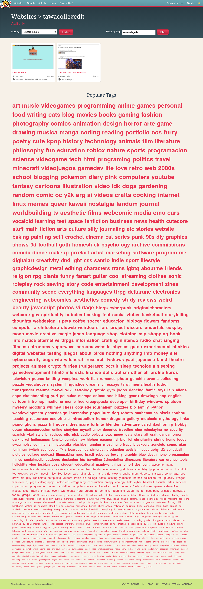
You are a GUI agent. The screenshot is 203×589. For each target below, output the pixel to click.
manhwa (103, 464)
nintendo (129, 340)
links (184, 418)
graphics (176, 236)
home (170, 439)
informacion (82, 541)
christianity (143, 439)
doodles (85, 538)
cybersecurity (26, 359)
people (184, 495)
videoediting (171, 486)
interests (75, 372)
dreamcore (79, 424)
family (143, 407)
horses (137, 478)
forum (16, 495)
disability (30, 552)
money (161, 353)
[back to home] (6, 4)
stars (138, 434)
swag (16, 444)
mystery (19, 407)
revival (35, 548)
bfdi (123, 439)
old (22, 478)
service (83, 509)
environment (130, 473)
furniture (171, 523)
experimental (157, 346)
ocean (17, 429)
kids (79, 534)
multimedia (102, 486)
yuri (54, 395)
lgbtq (133, 268)
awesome (157, 464)
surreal (167, 516)
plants (51, 276)
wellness (113, 513)
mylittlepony (164, 530)
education (71, 150)
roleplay (22, 283)
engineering (27, 299)
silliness (91, 559)
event (55, 490)
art (16, 105)
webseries (79, 513)
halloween (119, 505)
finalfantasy (111, 559)
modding (37, 407)
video (102, 185)
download (106, 567)
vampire (151, 534)
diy (160, 236)
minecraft (25, 167)
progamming (179, 454)
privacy (125, 444)
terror (130, 509)
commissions (168, 244)
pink (111, 176)
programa (102, 513)
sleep (125, 366)
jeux (28, 559)
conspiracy (106, 509)
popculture (100, 412)
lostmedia (39, 541)
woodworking (17, 567)
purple (86, 502)
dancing (136, 390)
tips (76, 563)
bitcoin (81, 495)
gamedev (90, 167)
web (150, 167)
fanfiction (96, 221)
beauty (20, 307)
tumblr (115, 486)
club (169, 563)
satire (140, 545)
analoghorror (33, 523)
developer (119, 401)
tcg (111, 563)
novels (62, 424)
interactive (78, 412)
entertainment (112, 283)
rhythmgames (38, 545)
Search (31, 3)
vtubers (67, 478)
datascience (71, 567)
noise (27, 444)
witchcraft (74, 359)
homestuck (85, 244)
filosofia (62, 545)
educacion (114, 321)
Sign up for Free (175, 3)
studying (71, 429)
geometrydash (44, 559)
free (81, 401)
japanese (145, 359)
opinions (149, 563)
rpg (37, 276)
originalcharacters (152, 308)
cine (138, 429)
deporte (145, 473)
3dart (88, 527)
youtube (162, 176)
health (156, 221)
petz (47, 520)
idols (144, 548)
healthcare (17, 505)
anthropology (50, 513)
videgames (49, 563)
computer (22, 327)
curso (54, 520)
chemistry (141, 469)
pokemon (73, 176)
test (61, 221)
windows (155, 401)
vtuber (133, 314)
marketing (118, 252)
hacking (92, 314)
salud (101, 495)
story (72, 283)
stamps (84, 395)
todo (101, 545)
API (157, 584)
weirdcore (88, 327)
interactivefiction (98, 556)
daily (162, 538)
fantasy (22, 185)
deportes (110, 429)
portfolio (137, 132)
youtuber (108, 545)
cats (54, 114)
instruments (161, 552)
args (169, 469)
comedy (110, 299)
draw (15, 478)
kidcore (154, 509)
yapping (63, 513)
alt (146, 434)
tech (75, 159)
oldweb (68, 327)
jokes (54, 567)
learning (45, 221)
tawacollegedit (31, 79)
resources (39, 418)
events (153, 378)
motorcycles (166, 559)
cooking (144, 194)
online (57, 429)
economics (153, 498)
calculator (92, 545)
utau (182, 444)
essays (113, 384)
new (68, 548)
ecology (120, 482)
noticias (171, 541)
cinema (95, 236)
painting (41, 236)
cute (39, 141)
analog (124, 498)
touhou (178, 412)
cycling (161, 523)
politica (40, 567)
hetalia (119, 520)
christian (164, 509)
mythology (168, 418)
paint (99, 567)
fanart (83, 276)
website (164, 228)
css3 (60, 559)
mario (99, 473)
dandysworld (88, 534)
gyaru (134, 395)
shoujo (65, 541)
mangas (37, 502)
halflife (26, 567)
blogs (102, 308)
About (125, 584)
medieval (27, 509)
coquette (83, 407)
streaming (134, 276)
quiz (168, 538)
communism (43, 444)
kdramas (16, 523)
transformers (20, 469)
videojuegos (58, 167)
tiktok (142, 495)
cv (24, 523)
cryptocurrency (58, 548)
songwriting (165, 545)
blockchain (61, 538)
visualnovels (37, 384)
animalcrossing (74, 556)
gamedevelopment (31, 372)
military (184, 545)
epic (73, 495)
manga (69, 132)
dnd (65, 260)
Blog (150, 584)
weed (130, 490)
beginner (39, 563)
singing (171, 340)
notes (39, 530)
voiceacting (25, 527)
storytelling (177, 314)
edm (186, 498)
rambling (140, 552)
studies (23, 563)
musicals (149, 418)
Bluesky (51, 584)
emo (159, 212)
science (23, 159)
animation (87, 123)
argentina (162, 563)
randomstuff (153, 548)
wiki (69, 390)
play (186, 530)
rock (39, 283)
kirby (139, 505)
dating (115, 556)
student (67, 464)
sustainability (104, 516)
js (35, 505)
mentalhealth (143, 384)
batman (43, 534)
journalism (102, 407)
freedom (128, 502)
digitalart (23, 260)
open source (28, 584)
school (22, 176)
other (136, 372)
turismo (78, 516)
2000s (166, 167)
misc (53, 473)
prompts (47, 567)
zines (171, 283)
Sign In (190, 3)
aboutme (152, 268)
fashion (151, 114)
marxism (184, 548)
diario (158, 559)
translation (63, 486)
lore (104, 327)
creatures (122, 556)
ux (181, 530)
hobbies (73, 314)
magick (54, 559)
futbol (162, 384)
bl (46, 434)
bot (69, 538)
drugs (89, 523)
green (66, 495)
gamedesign (56, 412)
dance (39, 252)
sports (136, 150)
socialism (132, 495)
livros (130, 469)
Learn (53, 3)
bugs (48, 359)
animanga (17, 502)
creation (16, 513)
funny (67, 276)
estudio (16, 534)
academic (106, 527)
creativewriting (18, 545)
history (73, 141)
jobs (118, 563)
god (122, 469)
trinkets (45, 490)
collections (44, 556)
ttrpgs (67, 340)
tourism (74, 509)
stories (144, 228)
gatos (136, 346)
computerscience (82, 486)
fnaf (106, 314)
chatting (175, 495)
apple (179, 541)
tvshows (115, 359)
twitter (170, 552)
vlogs (76, 530)
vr (103, 384)
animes (38, 366)
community (26, 291)
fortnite (97, 424)
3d (33, 244)
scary (181, 509)
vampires (70, 378)
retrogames (58, 516)
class (94, 548)
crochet (74, 236)
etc (130, 228)
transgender (23, 390)
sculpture (130, 505)
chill (179, 502)
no (166, 429)
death (152, 454)
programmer (38, 486)
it (58, 321)
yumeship (125, 478)
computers (134, 176)
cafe (75, 473)
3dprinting (118, 490)
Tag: (113, 31)
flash (136, 486)
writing (36, 114)
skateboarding (36, 395)
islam (183, 552)
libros (172, 372)
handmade (35, 538)
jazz (176, 473)
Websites (18, 3)
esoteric (68, 530)
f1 (175, 469)
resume (42, 390)
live (23, 534)
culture (77, 228)
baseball (148, 482)
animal (183, 538)
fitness (19, 346)
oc (58, 194)
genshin (137, 378)
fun (50, 150)
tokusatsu (122, 567)
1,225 (97, 76)
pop (182, 473)
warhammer (100, 559)
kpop (54, 141)
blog (68, 114)
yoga (33, 482)
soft (24, 530)
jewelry (117, 454)
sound (90, 498)
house (92, 552)
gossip (177, 552)
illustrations (32, 534)
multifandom (62, 556)
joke (129, 556)
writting (28, 505)
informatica (24, 340)
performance (64, 534)
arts (62, 228)
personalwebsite (93, 346)
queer (58, 203)
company (25, 538)
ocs (156, 132)
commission (51, 545)
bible (165, 505)
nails (86, 516)
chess (68, 407)
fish (94, 378)
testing (54, 353)
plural (101, 505)
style (39, 434)
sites (32, 520)
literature (167, 141)
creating (122, 523)
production (115, 449)
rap (42, 401)
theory (114, 530)
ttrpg (120, 291)
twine (168, 473)
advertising (16, 556)
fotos (67, 552)
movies (87, 114)
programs (134, 534)
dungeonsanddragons (149, 556)
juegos (71, 353)
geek (107, 538)
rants (137, 516)
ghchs (30, 424)
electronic (47, 469)
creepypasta (97, 401)
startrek (52, 538)
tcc (180, 498)
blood (87, 548)
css (88, 260)
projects (20, 366)
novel (44, 473)
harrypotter (158, 520)
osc (53, 418)
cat (109, 236)
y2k (69, 194)
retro (136, 167)
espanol (53, 556)
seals (83, 530)
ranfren (114, 567)
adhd (155, 545)
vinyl (29, 545)
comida (21, 252)
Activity (42, 3)
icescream (19, 76)
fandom (127, 203)
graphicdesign (30, 268)
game (164, 123)
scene (49, 291)
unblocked (62, 482)
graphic (131, 454)
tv (55, 212)
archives (48, 530)
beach (86, 552)
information (88, 340)
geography (150, 449)
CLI (143, 584)
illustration (77, 185)
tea (14, 473)
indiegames (40, 439)
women (46, 516)
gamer (158, 486)
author (27, 502)
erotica (96, 527)
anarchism (84, 469)
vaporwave (63, 346)
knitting (53, 378)
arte (149, 123)
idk (116, 185)
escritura (116, 534)
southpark (152, 490)
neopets (120, 559)
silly (93, 228)
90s (150, 236)
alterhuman (108, 520)
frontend (15, 563)
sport (132, 260)
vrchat (130, 548)
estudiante (117, 516)
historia (34, 469)
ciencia (66, 559)
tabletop (30, 498)
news (140, 221)
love (121, 167)
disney (164, 541)
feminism (19, 449)
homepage (81, 505)
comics (61, 123)
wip (58, 359)
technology (101, 141)
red (126, 559)
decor (93, 538)
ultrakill (145, 538)
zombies (176, 559)
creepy (109, 482)
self (174, 563)
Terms (176, 584)
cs (185, 541)
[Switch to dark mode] (199, 3)
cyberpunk (121, 308)
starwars (157, 473)
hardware (179, 490)
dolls (108, 372)
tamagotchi (178, 556)
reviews (147, 299)
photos (65, 307)
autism (122, 372)
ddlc (155, 563)
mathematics (146, 412)
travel (163, 159)
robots (127, 412)
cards (161, 527)
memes (38, 203)
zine (62, 418)
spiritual (79, 559)
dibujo (100, 538)
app (163, 395)
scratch (34, 473)
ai (89, 194)
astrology (83, 390)
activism (133, 449)
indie (118, 260)
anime (126, 105)
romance (107, 378)
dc (101, 490)
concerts (37, 527)
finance (93, 372)
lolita (83, 473)
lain (170, 390)
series (122, 236)
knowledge (119, 509)
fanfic (151, 390)
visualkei (25, 556)
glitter (137, 538)
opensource (18, 498)
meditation (71, 545)
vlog (32, 464)
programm (86, 556)
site (173, 353)
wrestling (110, 444)
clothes (157, 276)
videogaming (34, 513)
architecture (46, 327)
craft (153, 434)
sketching (80, 498)
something (16, 559)
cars (173, 212)
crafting (110, 340)
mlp (142, 334)
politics (143, 159)
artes (170, 482)
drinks (85, 567)
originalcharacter (129, 541)
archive (141, 244)
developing (69, 563)
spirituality (52, 314)
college (92, 478)
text (24, 513)
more (56, 552)
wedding (47, 509)
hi (87, 495)
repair (170, 556)
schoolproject (56, 523)
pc (84, 478)
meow (119, 434)
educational (84, 464)
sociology (48, 498)
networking (76, 520)
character (104, 530)
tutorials (16, 530)
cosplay (174, 327)
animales (146, 486)
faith (182, 559)
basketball (152, 314)
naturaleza (83, 563)
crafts (123, 194)
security (176, 429)
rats (172, 513)
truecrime (100, 498)
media (142, 212)
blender (113, 424)
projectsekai (148, 567)
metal (56, 268)
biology (134, 321)
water (127, 520)
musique (175, 545)
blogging (46, 176)
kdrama (134, 498)
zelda (62, 552)
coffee (79, 321)
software (143, 252)
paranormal (109, 439)
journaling (112, 228)
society (64, 527)
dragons (117, 418)
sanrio (102, 260)
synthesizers (77, 548)
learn (158, 505)
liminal (113, 523)
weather (45, 495)
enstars (123, 513)
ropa (38, 498)
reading (113, 132)
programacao (142, 509)
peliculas (68, 395)
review (125, 534)
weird (165, 299)
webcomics (58, 299)
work (84, 378)
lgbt (77, 260)
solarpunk (126, 545)
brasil (89, 454)
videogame (51, 159)
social (118, 314)
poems (38, 378)
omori (128, 464)
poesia (39, 520)
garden (147, 520)
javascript (43, 307)
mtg (73, 534)
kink (23, 559)
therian (140, 490)
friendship (94, 509)
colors (137, 502)
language (95, 334)
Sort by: (15, 31)
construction (95, 482)
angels (95, 502)
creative (48, 334)
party (124, 548)
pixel (25, 439)
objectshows (102, 434)
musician (92, 563)
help (129, 482)
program (166, 252)
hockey (104, 502)
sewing (56, 283)
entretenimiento (148, 559)
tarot (125, 384)
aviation (129, 516)
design (112, 123)
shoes (108, 505)
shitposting (17, 520)
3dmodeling (113, 459)
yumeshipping (145, 541)
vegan (148, 552)
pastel (102, 478)
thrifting (92, 505)
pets (66, 321)
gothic (99, 390)
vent (146, 464)
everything (71, 291)
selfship (146, 530)
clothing (128, 334)
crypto (55, 366)
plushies (80, 444)
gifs (67, 434)
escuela (161, 482)
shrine (159, 439)
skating (112, 478)
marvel (57, 390)
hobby (181, 424)
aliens (181, 390)
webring (135, 563)
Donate (135, 584)
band (162, 359)
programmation (118, 538)
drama (165, 495)
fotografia (63, 444)
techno (109, 495)
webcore (21, 314)
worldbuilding (31, 212)
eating (57, 509)
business (121, 221)
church (117, 545)
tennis (158, 513)
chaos (72, 541)
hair (70, 513)
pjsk (75, 434)
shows (20, 244)
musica (47, 132)
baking (20, 236)
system (57, 384)
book (175, 334)
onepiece (152, 527)
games (146, 105)
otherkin (53, 505)
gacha (87, 520)
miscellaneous (103, 563)
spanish (18, 434)
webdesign (44, 321)
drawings (149, 395)
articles (160, 534)
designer (31, 563)
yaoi (130, 359)
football (47, 244)
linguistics (74, 384)
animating (16, 548)
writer (73, 527)
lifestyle (150, 260)
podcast (47, 454)
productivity (59, 563)
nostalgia (101, 203)
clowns (116, 473)
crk (177, 534)
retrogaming (78, 482)
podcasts (61, 502)
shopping (158, 334)
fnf (51, 424)
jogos (122, 390)
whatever (18, 482)
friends (173, 268)
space (75, 221)
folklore (179, 527)
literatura (150, 459)
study (129, 299)
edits (79, 567)
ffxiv (62, 449)
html (89, 159)
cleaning (69, 505)
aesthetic (73, 212)
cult (85, 559)
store (91, 473)
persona (126, 486)
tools (184, 459)
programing (114, 159)
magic (64, 334)
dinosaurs (133, 459)
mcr (160, 478)
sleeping (166, 366)
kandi (35, 495)
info (148, 353)
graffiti (175, 516)
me (182, 252)
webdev (23, 473)
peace (33, 567)
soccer (94, 321)
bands (113, 502)
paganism (164, 548)
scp (48, 548)
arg (80, 194)
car (161, 459)
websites (36, 353)
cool (114, 276)
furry (170, 132)
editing (73, 268)
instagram (82, 545)
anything (133, 353)
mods (169, 520)
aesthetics (86, 299)
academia (149, 505)
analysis (16, 509)
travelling (94, 459)
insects (16, 490)
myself (85, 429)
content (143, 534)
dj (27, 482)
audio (85, 434)
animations (103, 395)
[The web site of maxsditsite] (78, 56)
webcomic (118, 212)
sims (134, 545)
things (116, 464)
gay (35, 314)
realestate (39, 478)
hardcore (42, 505)
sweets (156, 541)
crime (42, 548)
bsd (80, 502)
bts (82, 459)
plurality (169, 478)
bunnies (71, 439)
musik (131, 559)
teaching (20, 418)
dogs (129, 185)
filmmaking (65, 454)
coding (90, 132)
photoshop (139, 567)
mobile (81, 527)
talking (180, 523)
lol (130, 439)
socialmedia (34, 459)
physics (120, 346)
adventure (130, 424)
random (23, 194)
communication (110, 541)
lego (26, 490)
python (157, 407)
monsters (68, 498)
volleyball (174, 449)
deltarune (139, 291)
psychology (115, 244)
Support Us (65, 3)
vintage (85, 307)
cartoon (19, 401)
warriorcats (68, 490)
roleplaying (153, 429)
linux (19, 203)
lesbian (44, 464)
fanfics (31, 530)
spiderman (100, 534)
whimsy (54, 407)
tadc (72, 559)
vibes (99, 541)
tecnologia (144, 366)
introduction (83, 418)
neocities (16, 541)
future (137, 548)
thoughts (21, 321)
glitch (15, 527)
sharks (71, 469)
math (31, 228)
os (157, 538)
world (163, 498)
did (26, 520)
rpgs (79, 454)
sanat (44, 538)
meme (70, 401)
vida (61, 505)
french (122, 530)
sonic (175, 276)
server (175, 530)
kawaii (77, 203)
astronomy (39, 346)
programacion (167, 150)
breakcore (141, 444)
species (175, 538)
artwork (72, 502)
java (109, 498)
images (180, 478)
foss (115, 527)
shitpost (130, 538)
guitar (100, 276)
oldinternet (50, 541)
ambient (91, 513)
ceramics (96, 520)
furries (70, 366)
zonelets (158, 444)
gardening (152, 185)
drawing (23, 132)
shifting (138, 559)
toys (161, 390)
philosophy (28, 150)
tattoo (45, 523)
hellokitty (19, 464)
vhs (120, 502)
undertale (154, 327)
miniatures (126, 563)
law (82, 439)
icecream (20, 79)
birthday (137, 401)
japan (78, 334)
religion (21, 276)
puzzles (121, 407)
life (109, 167)
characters (97, 268)
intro (32, 401)
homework (64, 520)
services (181, 482)
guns (109, 534)
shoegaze (169, 534)
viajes (117, 548)
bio (133, 407)
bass (154, 552)
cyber (137, 482)
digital (18, 353)
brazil (173, 509)
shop (112, 334)
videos (103, 194)
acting (160, 469)
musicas (123, 527)
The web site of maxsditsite (72, 72)
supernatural (20, 486)
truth (153, 530)
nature (116, 150)
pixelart (80, 252)
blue (142, 454)
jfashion (160, 424)
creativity (47, 260)
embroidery (124, 552)
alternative (48, 340)
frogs (93, 516)
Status (166, 584)
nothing (114, 353)
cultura (58, 498)
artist (97, 252)
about (86, 353)
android (182, 469)
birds (98, 353)
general (69, 516)
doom (51, 486)
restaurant (161, 502)
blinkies (180, 346)
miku (108, 490)
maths (169, 464)
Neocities (15, 584)
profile (157, 372)
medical (151, 495)
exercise (115, 552)
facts (98, 552)
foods (181, 439)
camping (76, 538)
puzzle (18, 384)
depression (179, 520)
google (15, 552)
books (107, 114)
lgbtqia (26, 495)
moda (18, 334)
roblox (96, 150)
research (96, 359)
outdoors (53, 459)
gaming (128, 114)
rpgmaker (93, 530)
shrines (170, 527)
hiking (121, 395)
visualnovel (49, 502)
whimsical (174, 548)
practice (15, 538)
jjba (154, 523)
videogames (58, 105)
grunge (172, 459)
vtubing (79, 552)
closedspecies (135, 523)
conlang (53, 534)
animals (129, 141)
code (87, 283)
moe (58, 541)
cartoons (47, 185)
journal (149, 203)
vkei (30, 434)
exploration (34, 556)
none (163, 454)
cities (179, 563)
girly (28, 478)
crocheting (137, 520)
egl (180, 505)
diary (96, 176)
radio (145, 340)
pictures (19, 454)
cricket (173, 505)
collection (150, 478)
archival (92, 567)
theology (157, 516)
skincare (166, 490)
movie (32, 334)
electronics (166, 291)
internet (169, 194)
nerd (80, 490)
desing (132, 552)
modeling (172, 498)
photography (30, 123)
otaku (165, 513)
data (128, 434)
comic (44, 194)
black (49, 552)
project (117, 327)
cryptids (47, 527)
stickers (60, 469)
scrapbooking (19, 516)
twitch (34, 449)
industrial (27, 548)
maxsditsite (65, 76)
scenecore (49, 449)
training (148, 545)
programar (91, 490)
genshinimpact (100, 523)
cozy (55, 464)
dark (16, 439)
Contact (187, 584)
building (80, 523)
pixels (165, 412)
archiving (61, 567)
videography (46, 482)
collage (33, 454)
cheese (34, 559)
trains (77, 478)
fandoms (170, 321)
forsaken (183, 534)
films (95, 212)
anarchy (58, 530)
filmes (17, 459)
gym (111, 390)
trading (34, 490)
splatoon (173, 401)
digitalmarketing (137, 513)
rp (171, 424)
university (69, 523)
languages (99, 291)
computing (54, 478)
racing (65, 509)
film (147, 141)
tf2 (163, 449)
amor (97, 429)
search (37, 509)
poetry (21, 141)
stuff (17, 228)
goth (64, 244)
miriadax (163, 556)
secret (130, 567)
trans (118, 268)
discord (135, 327)
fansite (57, 439)
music (30, 105)
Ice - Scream (19, 72)
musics (92, 541)
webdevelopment (27, 412)
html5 (58, 372)
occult (111, 366)
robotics (102, 454)
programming (96, 105)
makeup (59, 252)
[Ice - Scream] (33, 56)
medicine (54, 401)
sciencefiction (34, 516)
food (18, 114)
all (146, 372)
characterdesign (37, 429)
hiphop (92, 439)
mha (73, 552)
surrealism (56, 495)
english (175, 395)
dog (115, 412)
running (94, 444)
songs (172, 444)
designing (70, 459)
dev (138, 464)
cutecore (177, 221)
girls (107, 473)
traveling (126, 429)
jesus (67, 473)
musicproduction (137, 527)
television (21, 378)
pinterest (97, 449)
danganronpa (170, 434)
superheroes (133, 530)
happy (142, 563)
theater (96, 469)
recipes (56, 434)
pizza (42, 424)
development (147, 283)
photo (122, 378)
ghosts (56, 527)
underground (27, 541)
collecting (169, 378)
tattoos (93, 495)
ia (119, 541)
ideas (116, 498)
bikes (152, 538)
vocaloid (22, 221)
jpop (152, 469)
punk (138, 236)
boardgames (78, 449)
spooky (108, 556)
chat (157, 340)
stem (22, 552)
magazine (146, 516)
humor (102, 418)
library (150, 513)
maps (142, 498)
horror (133, 123)
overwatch (106, 552)
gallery (133, 418)
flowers (151, 321)
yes (158, 495)
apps (16, 395)
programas (148, 502)
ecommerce (110, 469)
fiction (47, 228)
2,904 (51, 76)
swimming (120, 495)
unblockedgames (105, 548)
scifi (58, 236)
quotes (147, 523)
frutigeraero (91, 366)
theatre (176, 359)
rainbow (136, 556)
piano (17, 424)
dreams (93, 384)
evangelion (41, 552)
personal (169, 105)
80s (60, 473)
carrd (146, 424)
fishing (171, 502)
